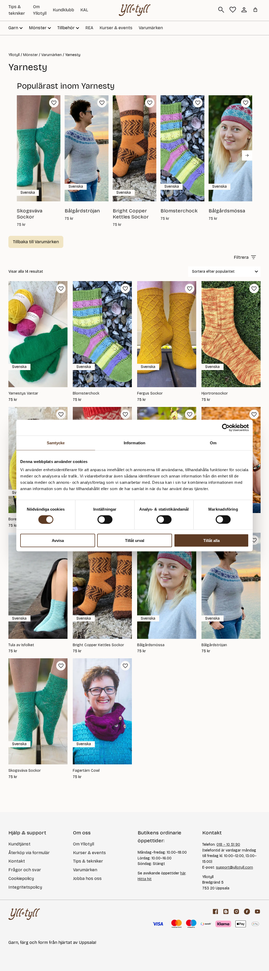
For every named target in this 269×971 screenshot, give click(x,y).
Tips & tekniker (88, 861)
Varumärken (151, 27)
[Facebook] (215, 911)
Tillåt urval (134, 540)
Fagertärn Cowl (86, 771)
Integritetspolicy (25, 887)
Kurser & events (116, 27)
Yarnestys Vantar (23, 393)
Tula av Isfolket (21, 645)
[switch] (104, 519)
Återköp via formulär (29, 852)
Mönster (30, 55)
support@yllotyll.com (234, 867)
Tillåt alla (211, 540)
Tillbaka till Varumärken (36, 241)
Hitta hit (145, 879)
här (182, 873)
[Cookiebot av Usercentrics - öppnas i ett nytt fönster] (226, 427)
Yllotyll (14, 55)
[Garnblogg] (226, 911)
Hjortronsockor (214, 393)
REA (89, 27)
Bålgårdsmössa (150, 645)
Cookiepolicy (21, 878)
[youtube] (257, 911)
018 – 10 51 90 (228, 844)
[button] (54, 102)
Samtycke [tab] (56, 442)
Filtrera (241, 257)
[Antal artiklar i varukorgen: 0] (255, 9)
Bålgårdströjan (214, 645)
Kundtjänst (19, 843)
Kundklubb (63, 9)
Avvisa (58, 540)
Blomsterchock (86, 393)
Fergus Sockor (150, 393)
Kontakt (16, 861)
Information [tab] (134, 442)
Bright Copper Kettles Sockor (98, 645)
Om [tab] (213, 442)
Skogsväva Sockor (24, 771)
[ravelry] (247, 911)
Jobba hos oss (87, 878)
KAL (84, 9)
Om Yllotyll (83, 843)
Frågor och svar (24, 869)
